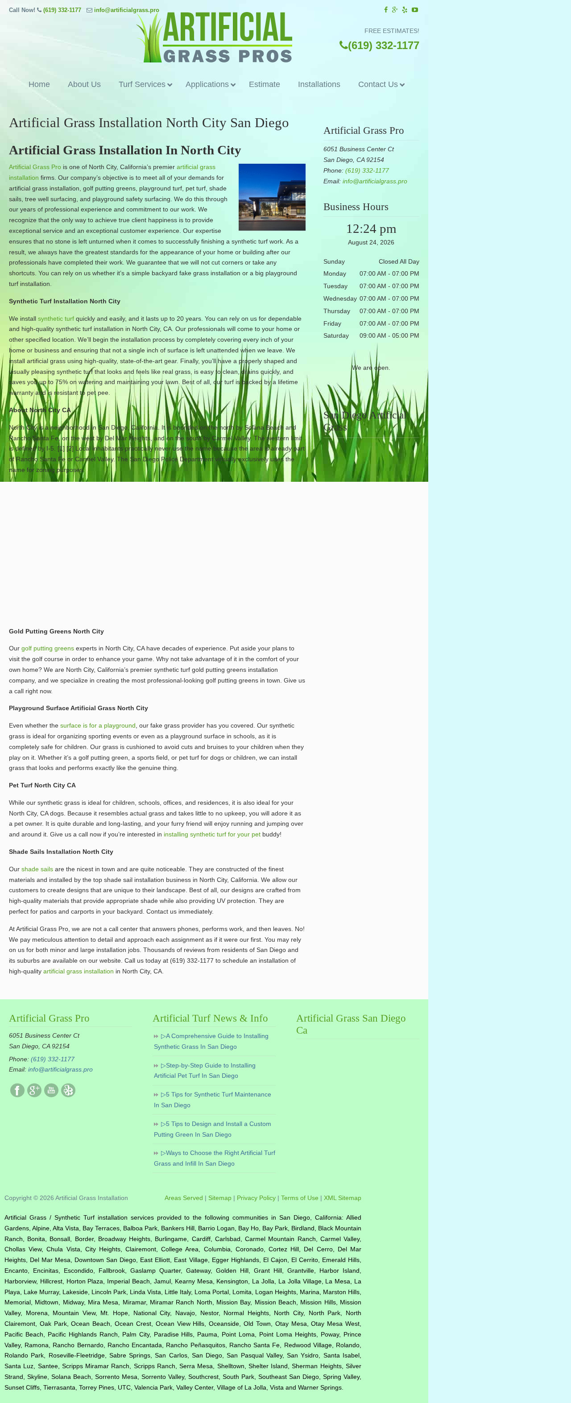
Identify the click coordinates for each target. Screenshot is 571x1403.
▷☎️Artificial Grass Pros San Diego (214, 37)
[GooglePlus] (34, 1095)
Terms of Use (300, 1197)
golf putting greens (47, 648)
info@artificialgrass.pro (126, 10)
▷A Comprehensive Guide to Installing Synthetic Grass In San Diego (211, 1041)
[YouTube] (414, 10)
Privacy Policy (256, 1197)
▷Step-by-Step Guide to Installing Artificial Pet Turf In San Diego (205, 1071)
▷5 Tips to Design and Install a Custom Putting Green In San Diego (212, 1129)
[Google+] (395, 10)
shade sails (37, 869)
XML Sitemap (342, 1197)
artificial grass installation (77, 971)
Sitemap (220, 1197)
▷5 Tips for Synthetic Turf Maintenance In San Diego (212, 1100)
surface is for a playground (98, 725)
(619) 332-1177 (62, 10)
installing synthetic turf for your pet (212, 834)
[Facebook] (386, 10)
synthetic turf (56, 318)
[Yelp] (405, 10)
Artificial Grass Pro (35, 166)
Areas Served (184, 1197)
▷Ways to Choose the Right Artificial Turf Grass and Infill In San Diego (214, 1158)
